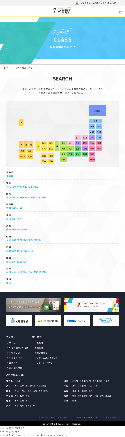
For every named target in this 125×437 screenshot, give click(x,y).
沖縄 (8, 282)
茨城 (33, 197)
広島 (25, 250)
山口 (30, 250)
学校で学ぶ (14, 352)
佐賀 (14, 272)
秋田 (25, 186)
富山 (8, 218)
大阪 (8, 240)
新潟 (8, 208)
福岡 (8, 272)
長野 (14, 208)
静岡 (19, 229)
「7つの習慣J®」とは (19, 347)
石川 (14, 218)
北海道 (9, 176)
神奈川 (15, 197)
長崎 (19, 272)
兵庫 (14, 240)
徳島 (8, 261)
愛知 (8, 229)
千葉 (27, 197)
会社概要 (39, 342)
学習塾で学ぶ (15, 357)
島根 (14, 250)
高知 (25, 261)
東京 (8, 197)
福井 (19, 218)
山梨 (19, 208)
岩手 (14, 186)
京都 (19, 240)
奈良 (30, 240)
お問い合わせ (41, 352)
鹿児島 (42, 272)
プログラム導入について (44, 357)
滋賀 (25, 240)
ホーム (9, 68)
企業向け (13, 362)
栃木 (38, 197)
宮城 (19, 186)
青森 (8, 186)
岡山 (19, 250)
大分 (30, 272)
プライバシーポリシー (44, 362)
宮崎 (36, 272)
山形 (30, 186)
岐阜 (14, 229)
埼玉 (22, 197)
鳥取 (8, 250)
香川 (14, 261)
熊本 (25, 272)
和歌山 (37, 240)
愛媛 (19, 261)
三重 (25, 229)
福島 (36, 186)
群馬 (44, 197)
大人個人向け (16, 367)
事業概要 (39, 347)
